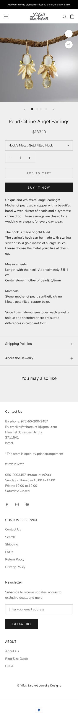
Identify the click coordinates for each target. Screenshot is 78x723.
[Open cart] (72, 16)
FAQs (9, 552)
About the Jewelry (19, 358)
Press (9, 666)
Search (10, 537)
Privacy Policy (15, 567)
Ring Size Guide (16, 659)
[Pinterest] (27, 504)
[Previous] (24, 109)
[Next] (54, 109)
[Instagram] (17, 504)
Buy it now (39, 187)
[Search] (65, 16)
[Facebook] (6, 504)
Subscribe (21, 623)
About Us (12, 651)
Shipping (11, 544)
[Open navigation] (6, 16)
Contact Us (13, 529)
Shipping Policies (18, 344)
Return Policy (14, 559)
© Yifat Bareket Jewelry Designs (39, 685)
